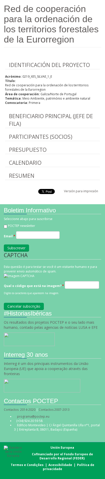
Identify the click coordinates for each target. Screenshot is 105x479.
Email (9, 236)
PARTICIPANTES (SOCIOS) (40, 136)
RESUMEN (21, 175)
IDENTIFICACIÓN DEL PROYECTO (49, 65)
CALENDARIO (25, 162)
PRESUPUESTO (28, 149)
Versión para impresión (81, 191)
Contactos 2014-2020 (19, 409)
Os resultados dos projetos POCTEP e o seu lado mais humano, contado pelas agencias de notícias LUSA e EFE (51, 325)
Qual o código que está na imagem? (34, 286)
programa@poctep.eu (33, 416)
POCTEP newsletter (21, 226)
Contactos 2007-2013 (54, 409)
